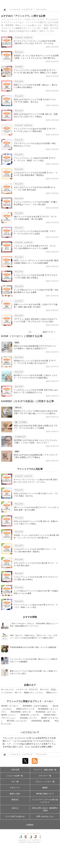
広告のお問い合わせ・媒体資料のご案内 (45, 809)
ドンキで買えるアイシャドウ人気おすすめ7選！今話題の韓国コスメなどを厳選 (36, 592)
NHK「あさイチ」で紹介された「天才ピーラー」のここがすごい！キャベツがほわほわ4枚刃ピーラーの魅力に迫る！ (33, 636)
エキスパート (15, 788)
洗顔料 (17, 451)
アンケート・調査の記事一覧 (45, 770)
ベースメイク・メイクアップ (21, 10)
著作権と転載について (45, 794)
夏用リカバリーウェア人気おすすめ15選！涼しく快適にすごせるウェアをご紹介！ (33, 672)
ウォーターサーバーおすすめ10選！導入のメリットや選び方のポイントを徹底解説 (33, 660)
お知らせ (15, 808)
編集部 (45, 788)
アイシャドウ (41, 10)
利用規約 (30, 825)
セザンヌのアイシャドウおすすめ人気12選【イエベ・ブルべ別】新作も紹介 (36, 564)
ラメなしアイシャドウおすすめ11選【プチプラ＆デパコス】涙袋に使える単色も (36, 578)
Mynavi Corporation (33, 842)
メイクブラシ (19, 67)
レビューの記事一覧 (15, 776)
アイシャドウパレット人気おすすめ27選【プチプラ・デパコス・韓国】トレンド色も (36, 606)
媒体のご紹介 (15, 794)
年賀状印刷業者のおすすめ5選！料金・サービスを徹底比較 (33, 647)
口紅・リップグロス (21, 422)
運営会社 (15, 800)
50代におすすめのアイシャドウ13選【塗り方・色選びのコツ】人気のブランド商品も (36, 522)
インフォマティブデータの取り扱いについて (45, 801)
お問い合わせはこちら (45, 816)
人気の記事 (15, 770)
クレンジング (19, 357)
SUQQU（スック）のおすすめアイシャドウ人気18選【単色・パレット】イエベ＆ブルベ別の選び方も (36, 536)
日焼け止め (18, 407)
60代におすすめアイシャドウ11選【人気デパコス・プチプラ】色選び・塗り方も (36, 494)
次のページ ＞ (49, 332)
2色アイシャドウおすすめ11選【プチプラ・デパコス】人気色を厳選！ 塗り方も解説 (36, 508)
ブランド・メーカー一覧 (45, 782)
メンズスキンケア (20, 437)
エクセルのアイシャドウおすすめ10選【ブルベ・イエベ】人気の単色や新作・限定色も (35, 550)
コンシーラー (19, 301)
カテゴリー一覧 (45, 776)
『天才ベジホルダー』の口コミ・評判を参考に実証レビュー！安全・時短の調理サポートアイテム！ (34, 625)
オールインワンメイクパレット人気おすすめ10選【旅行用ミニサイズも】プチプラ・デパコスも (36, 481)
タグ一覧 (15, 782)
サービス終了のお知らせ (15, 816)
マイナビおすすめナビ (34, 840)
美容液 (17, 342)
